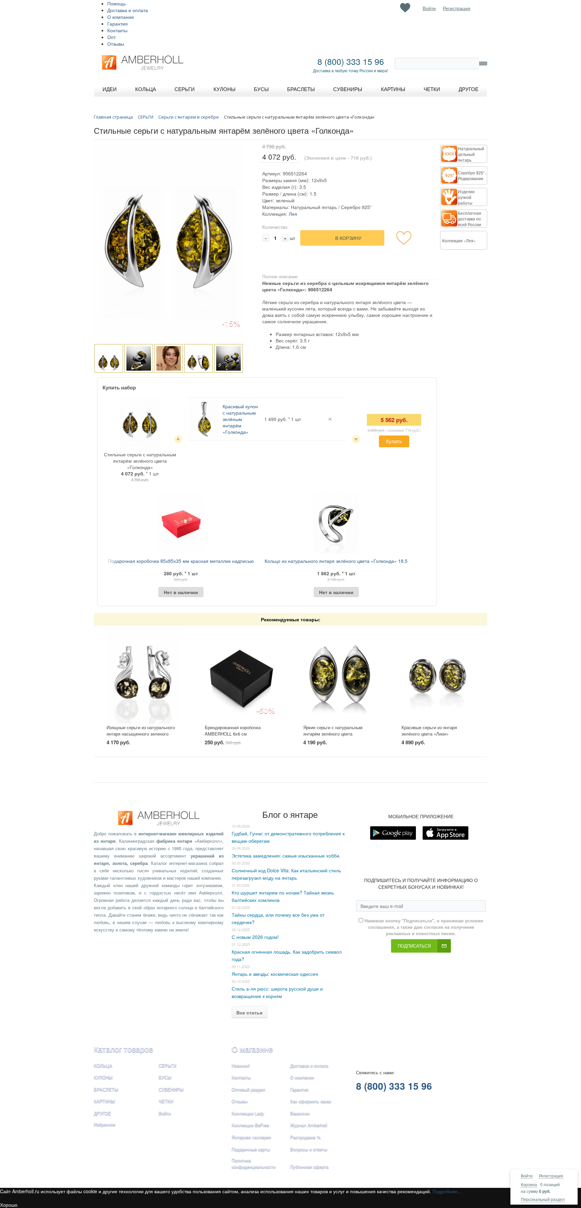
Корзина (529, 1184)
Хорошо (8, 1204)
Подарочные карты (251, 1149)
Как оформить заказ (310, 1101)
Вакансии (299, 1113)
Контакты (117, 30)
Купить (394, 441)
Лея (293, 213)
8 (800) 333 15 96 (350, 61)
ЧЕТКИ (166, 1101)
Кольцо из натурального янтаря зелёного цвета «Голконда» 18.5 (336, 560)
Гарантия (117, 23)
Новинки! (241, 1065)
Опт (111, 37)
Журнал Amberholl (308, 1125)
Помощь (116, 3)
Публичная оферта (309, 1166)
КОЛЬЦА (103, 1065)
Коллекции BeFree (250, 1125)
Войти (527, 1175)
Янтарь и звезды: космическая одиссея (275, 973)
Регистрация (551, 1175)
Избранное (104, 1124)
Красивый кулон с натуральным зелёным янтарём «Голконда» (240, 419)
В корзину (348, 238)
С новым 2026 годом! (255, 936)
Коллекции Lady (248, 1113)
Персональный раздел (543, 1199)
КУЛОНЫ (103, 1077)
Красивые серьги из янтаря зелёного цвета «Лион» (429, 730)
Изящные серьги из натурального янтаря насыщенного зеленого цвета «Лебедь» (141, 733)
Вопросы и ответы (308, 1149)
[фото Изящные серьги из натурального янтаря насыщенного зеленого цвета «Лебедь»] (143, 675)
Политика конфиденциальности (253, 1163)
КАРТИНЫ (104, 1101)
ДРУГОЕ (102, 1113)
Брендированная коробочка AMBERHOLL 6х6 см (233, 730)
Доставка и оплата (127, 10)
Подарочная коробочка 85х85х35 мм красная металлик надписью (181, 560)
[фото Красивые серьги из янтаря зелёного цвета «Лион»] (437, 675)
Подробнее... (446, 1191)
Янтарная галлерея (251, 1137)
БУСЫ (165, 1077)
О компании (120, 16)
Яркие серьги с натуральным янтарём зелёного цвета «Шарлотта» (332, 733)
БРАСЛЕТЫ (106, 1089)
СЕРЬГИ (167, 1065)
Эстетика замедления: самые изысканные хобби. (286, 855)
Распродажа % (305, 1137)
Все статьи (249, 1012)
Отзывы (115, 43)
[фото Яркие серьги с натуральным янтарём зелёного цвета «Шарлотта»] (339, 675)
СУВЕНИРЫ (171, 1089)
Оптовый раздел (248, 1089)
